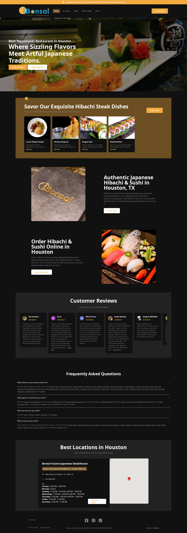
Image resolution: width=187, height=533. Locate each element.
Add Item (29, 149)
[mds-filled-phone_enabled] (100, 520)
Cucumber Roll (84, 389)
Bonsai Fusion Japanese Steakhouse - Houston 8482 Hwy (64, 469)
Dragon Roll (21, 389)
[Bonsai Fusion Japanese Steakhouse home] (34, 11)
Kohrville (129, 425)
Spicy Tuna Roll (155, 387)
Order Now (159, 11)
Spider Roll (41, 389)
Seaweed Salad (30, 391)
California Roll (64, 389)
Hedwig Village (150, 425)
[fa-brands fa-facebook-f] (86, 520)
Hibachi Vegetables (117, 387)
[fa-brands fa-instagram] (93, 520)
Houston (144, 196)
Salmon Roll (105, 389)
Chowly (155, 528)
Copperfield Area (84, 425)
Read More (117, 350)
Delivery (54, 415)
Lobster (42, 391)
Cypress (104, 425)
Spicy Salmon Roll (142, 387)
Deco (32, 428)
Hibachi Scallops (103, 387)
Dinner (44, 404)
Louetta (122, 425)
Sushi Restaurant (107, 402)
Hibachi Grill (57, 402)
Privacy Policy (45, 528)
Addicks (136, 425)
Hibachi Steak (55, 387)
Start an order (95, 501)
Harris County (39, 428)
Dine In (37, 415)
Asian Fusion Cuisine (128, 402)
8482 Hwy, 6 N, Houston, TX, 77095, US (59, 474)
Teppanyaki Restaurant (74, 402)
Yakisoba (161, 389)
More (97, 11)
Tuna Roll (113, 389)
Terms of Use (33, 528)
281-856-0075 (50, 479)
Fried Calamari (130, 387)
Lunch (36, 404)
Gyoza (138, 389)
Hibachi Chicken (66, 387)
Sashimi (121, 389)
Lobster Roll (74, 389)
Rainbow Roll (31, 389)
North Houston (113, 425)
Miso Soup (153, 389)
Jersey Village (95, 425)
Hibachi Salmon (78, 387)
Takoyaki (133, 389)
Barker (141, 425)
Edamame (145, 389)
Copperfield (129, 196)
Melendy (26, 428)
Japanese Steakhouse (32, 402)
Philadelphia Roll (52, 389)
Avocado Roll (95, 389)
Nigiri (127, 389)
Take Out (44, 415)
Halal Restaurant (143, 402)
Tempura (20, 391)
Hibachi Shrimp (90, 387)
